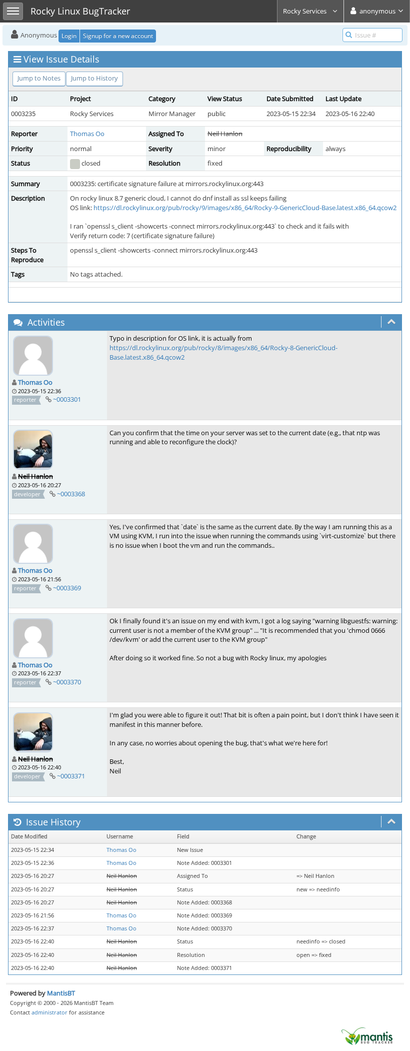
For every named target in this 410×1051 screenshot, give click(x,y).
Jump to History (94, 78)
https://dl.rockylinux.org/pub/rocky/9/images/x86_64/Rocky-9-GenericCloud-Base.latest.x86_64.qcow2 (245, 207)
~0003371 (71, 775)
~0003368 (71, 493)
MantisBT (61, 992)
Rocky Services (306, 11)
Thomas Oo (87, 133)
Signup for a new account (118, 36)
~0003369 (67, 587)
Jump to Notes (39, 78)
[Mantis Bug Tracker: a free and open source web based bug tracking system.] (367, 1035)
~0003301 (67, 399)
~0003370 (67, 681)
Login (69, 36)
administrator (50, 1012)
